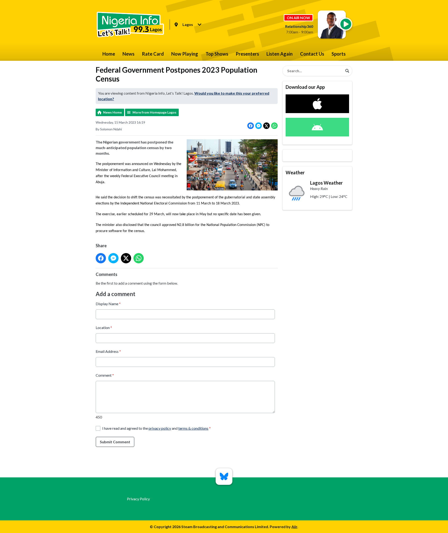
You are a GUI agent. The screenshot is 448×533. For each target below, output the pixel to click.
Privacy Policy (138, 499)
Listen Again (279, 54)
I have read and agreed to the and (156, 428)
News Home (112, 112)
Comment (105, 375)
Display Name (108, 303)
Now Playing (184, 54)
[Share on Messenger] (258, 125)
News (128, 54)
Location (104, 327)
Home (108, 54)
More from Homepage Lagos (154, 112)
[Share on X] (266, 125)
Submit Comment (115, 442)
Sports (339, 54)
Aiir (294, 526)
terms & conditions (193, 428)
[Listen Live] (345, 24)
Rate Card (153, 54)
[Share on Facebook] (250, 125)
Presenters (247, 54)
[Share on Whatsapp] (274, 125)
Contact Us (312, 54)
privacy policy (160, 428)
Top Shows (217, 54)
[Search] (347, 71)
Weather (295, 172)
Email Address (108, 351)
